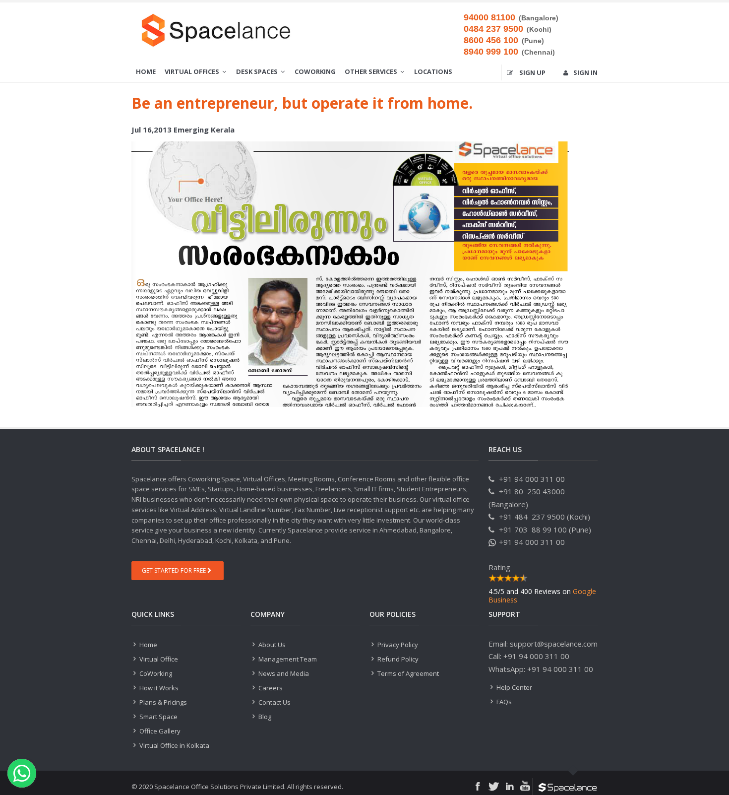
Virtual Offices (193, 71)
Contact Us (274, 702)
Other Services (372, 71)
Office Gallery (159, 731)
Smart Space (158, 716)
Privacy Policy (397, 644)
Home (146, 71)
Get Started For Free (174, 570)
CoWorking (315, 71)
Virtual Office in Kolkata (173, 745)
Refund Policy (397, 659)
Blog (264, 716)
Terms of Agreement (407, 673)
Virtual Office (158, 659)
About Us (272, 644)
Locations (433, 71)
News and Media (283, 673)
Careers (270, 687)
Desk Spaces (257, 71)
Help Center (514, 687)
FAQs (503, 701)
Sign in (585, 72)
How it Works (158, 687)
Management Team (287, 659)
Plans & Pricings (162, 702)
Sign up (532, 72)
